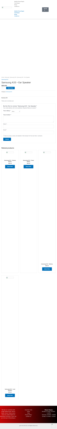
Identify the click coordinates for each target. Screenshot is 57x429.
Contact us (16, 6)
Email (5, 129)
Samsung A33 (13, 77)
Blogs (15, 4)
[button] (26, 9)
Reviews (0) (4, 97)
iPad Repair (17, 3)
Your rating (7, 110)
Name (5, 124)
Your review (7, 114)
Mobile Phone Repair (19, 1)
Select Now (10, 88)
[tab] (4, 98)
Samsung (7, 77)
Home (2, 77)
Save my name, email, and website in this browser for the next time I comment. (23, 135)
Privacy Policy (28, 414)
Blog (28, 413)
